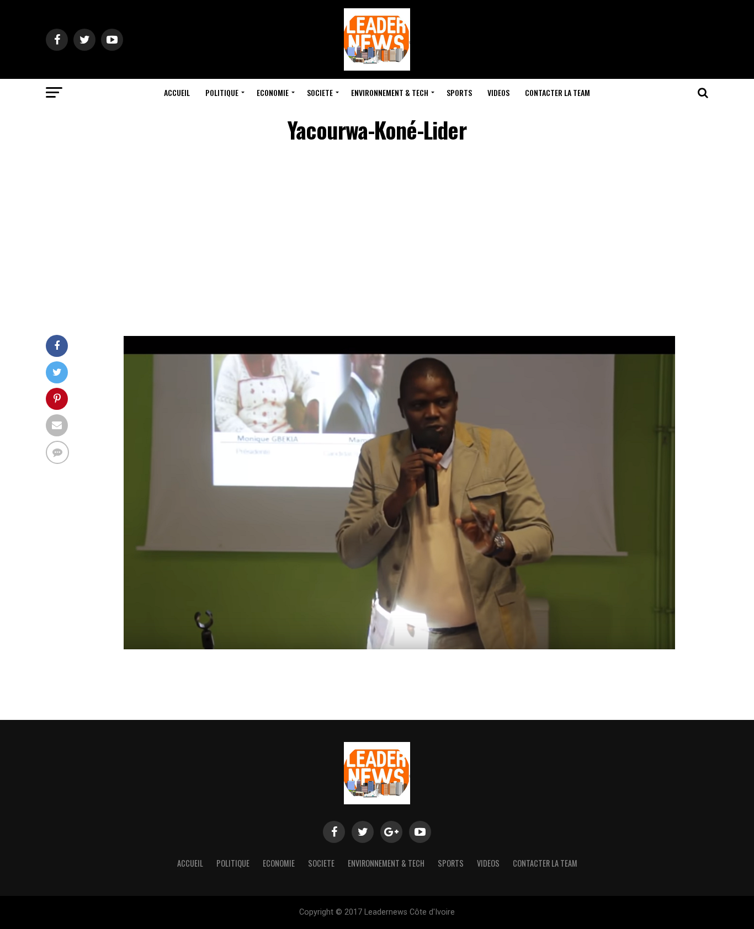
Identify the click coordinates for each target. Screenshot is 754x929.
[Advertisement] (377, 241)
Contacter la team (557, 92)
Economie (273, 92)
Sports (459, 92)
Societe (320, 92)
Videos (498, 92)
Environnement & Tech (389, 92)
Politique (221, 92)
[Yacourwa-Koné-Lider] (399, 646)
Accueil (177, 92)
